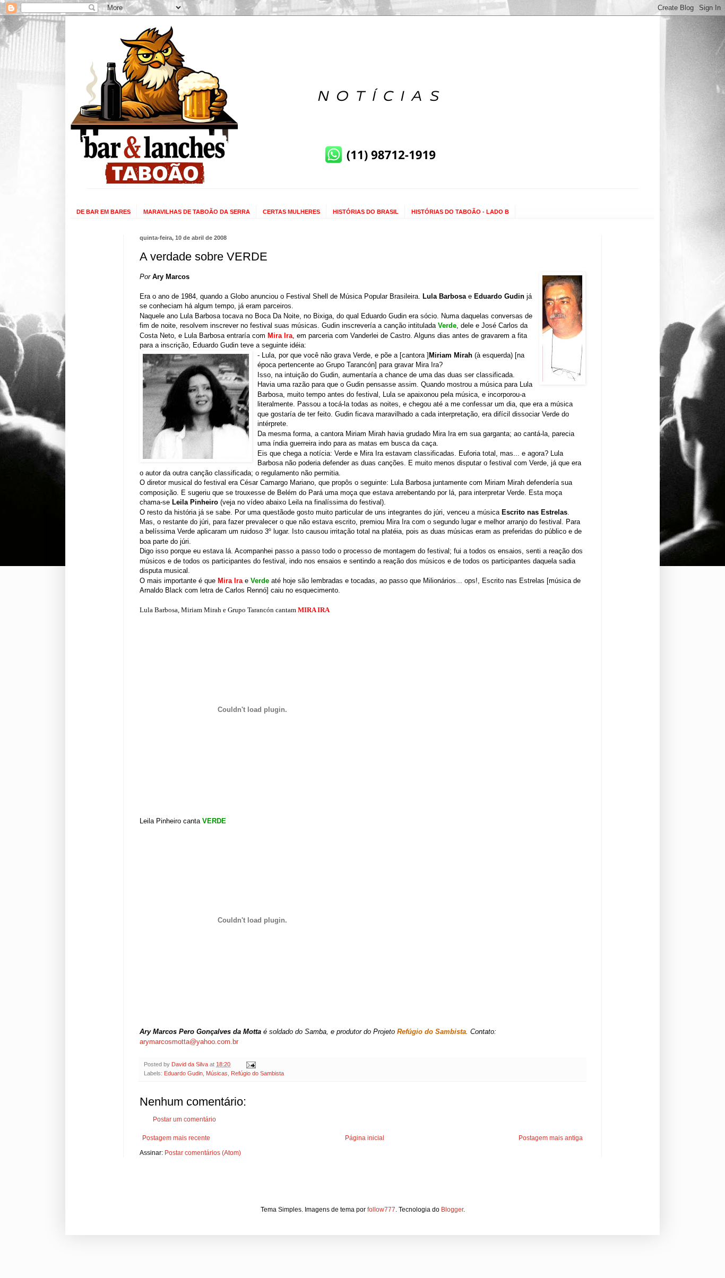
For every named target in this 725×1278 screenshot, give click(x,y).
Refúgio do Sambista (257, 1073)
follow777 (381, 1209)
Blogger (452, 1209)
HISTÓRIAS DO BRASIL (366, 211)
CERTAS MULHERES (291, 211)
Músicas (217, 1073)
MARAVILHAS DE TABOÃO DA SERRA (196, 211)
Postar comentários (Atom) (203, 1153)
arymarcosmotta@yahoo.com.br (189, 1042)
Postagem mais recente (176, 1138)
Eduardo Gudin (183, 1073)
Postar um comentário (184, 1119)
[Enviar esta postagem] (250, 1064)
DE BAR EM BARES (103, 211)
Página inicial (364, 1138)
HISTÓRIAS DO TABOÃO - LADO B (460, 211)
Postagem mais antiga (551, 1138)
